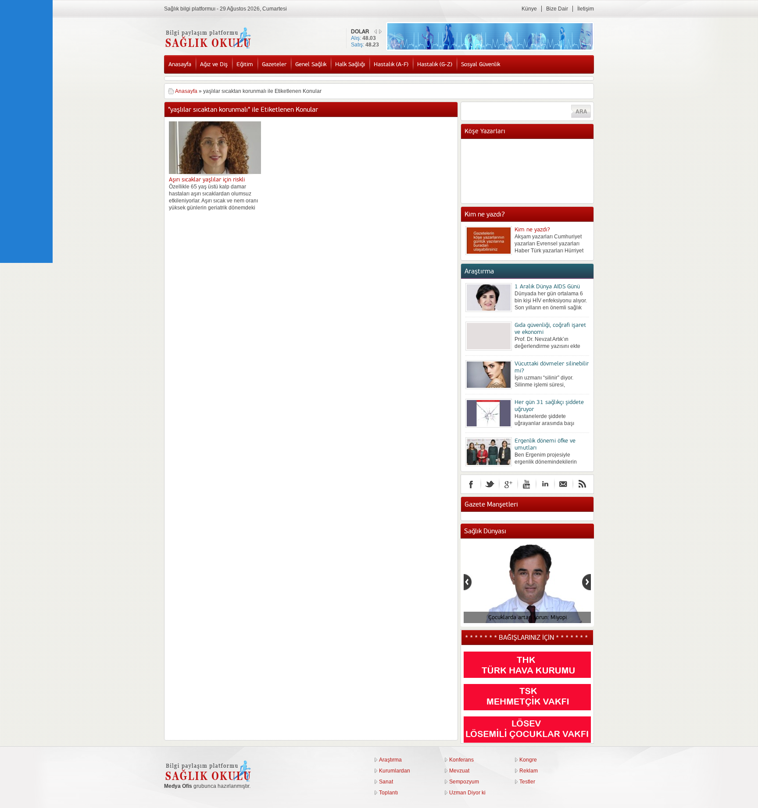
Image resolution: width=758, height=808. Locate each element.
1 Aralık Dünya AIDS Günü (547, 286)
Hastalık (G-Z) (434, 64)
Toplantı (388, 793)
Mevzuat (459, 771)
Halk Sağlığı (350, 64)
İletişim (585, 9)
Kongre (528, 760)
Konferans (461, 760)
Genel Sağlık (310, 64)
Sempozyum (464, 782)
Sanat (386, 782)
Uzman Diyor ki (467, 793)
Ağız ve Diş (214, 64)
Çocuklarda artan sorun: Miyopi (527, 617)
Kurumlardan (394, 771)
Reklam (528, 771)
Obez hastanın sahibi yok (546, 156)
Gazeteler (274, 64)
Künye (529, 9)
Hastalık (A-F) (391, 64)
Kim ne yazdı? (532, 229)
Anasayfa (179, 64)
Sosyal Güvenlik (480, 64)
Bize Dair (557, 9)
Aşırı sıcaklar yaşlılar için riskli (207, 179)
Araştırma (390, 760)
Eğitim (244, 64)
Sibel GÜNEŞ (531, 148)
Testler (527, 782)
